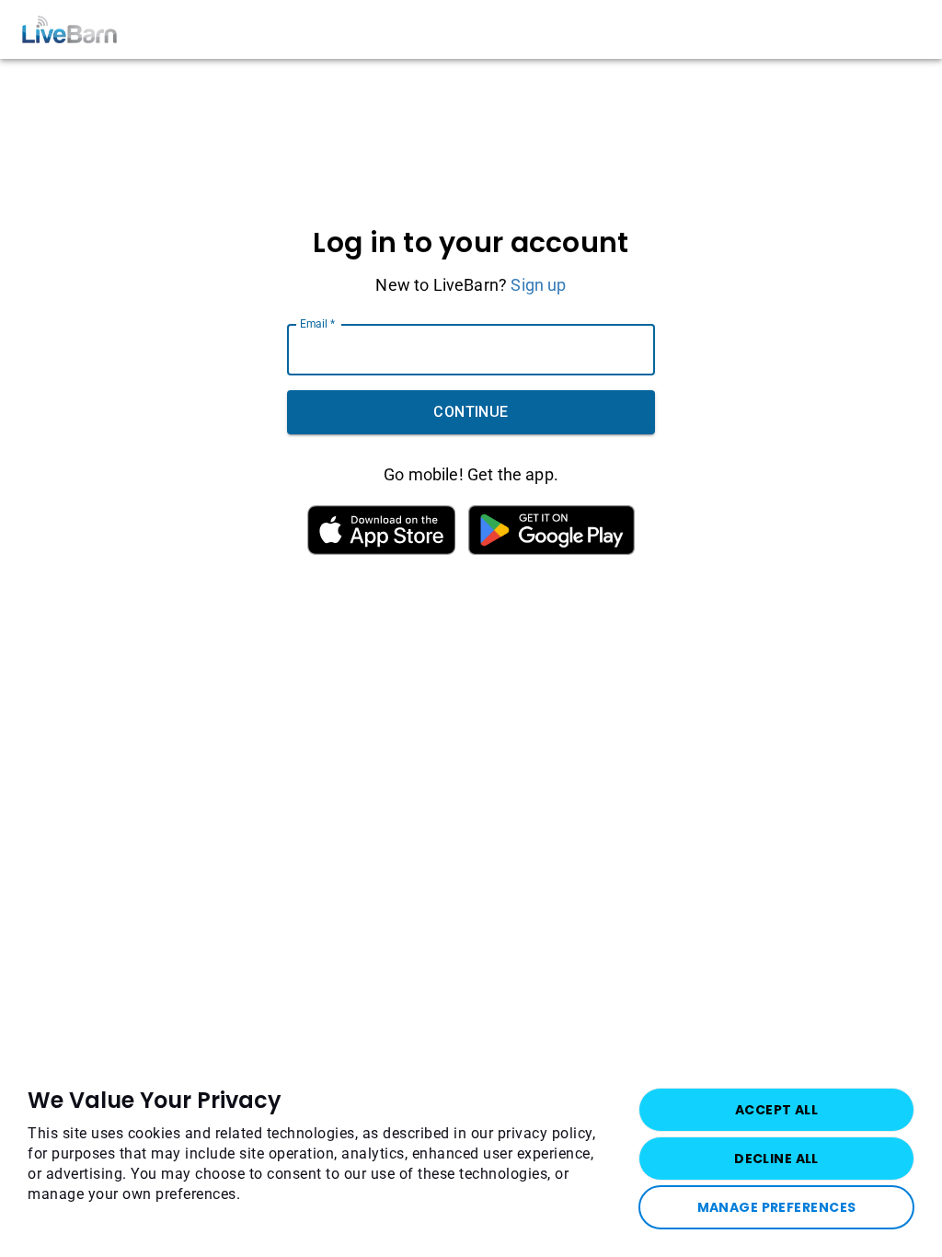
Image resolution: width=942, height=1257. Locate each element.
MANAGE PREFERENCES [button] (776, 1207)
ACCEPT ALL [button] (776, 1110)
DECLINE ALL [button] (776, 1158)
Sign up (538, 284)
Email (317, 323)
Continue (471, 412)
